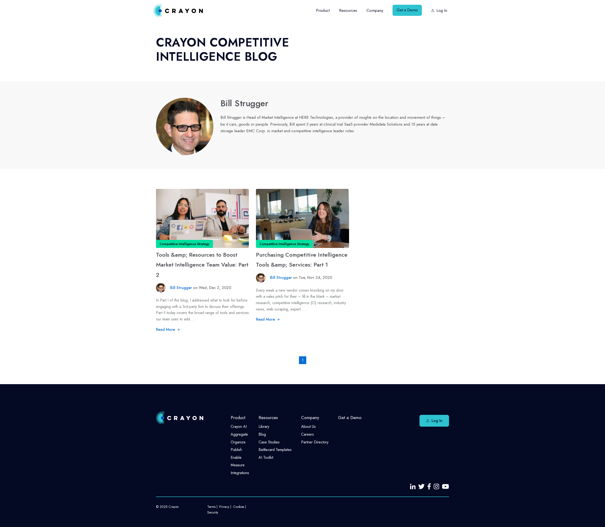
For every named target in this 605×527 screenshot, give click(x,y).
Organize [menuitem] (238, 442)
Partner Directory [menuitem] (314, 442)
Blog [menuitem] (262, 434)
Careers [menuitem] (307, 434)
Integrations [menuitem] (240, 473)
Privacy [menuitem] (224, 506)
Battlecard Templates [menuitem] (275, 449)
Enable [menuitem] (236, 457)
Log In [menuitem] (441, 10)
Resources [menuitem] (348, 10)
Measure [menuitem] (238, 465)
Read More (166, 329)
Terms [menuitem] (211, 506)
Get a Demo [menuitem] (407, 10)
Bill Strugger (181, 287)
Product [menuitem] (323, 10)
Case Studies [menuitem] (269, 442)
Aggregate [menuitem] (239, 434)
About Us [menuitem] (308, 426)
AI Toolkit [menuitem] (266, 457)
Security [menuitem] (212, 512)
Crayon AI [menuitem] (239, 426)
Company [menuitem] (375, 10)
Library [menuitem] (264, 426)
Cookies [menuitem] (238, 506)
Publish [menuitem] (236, 449)
